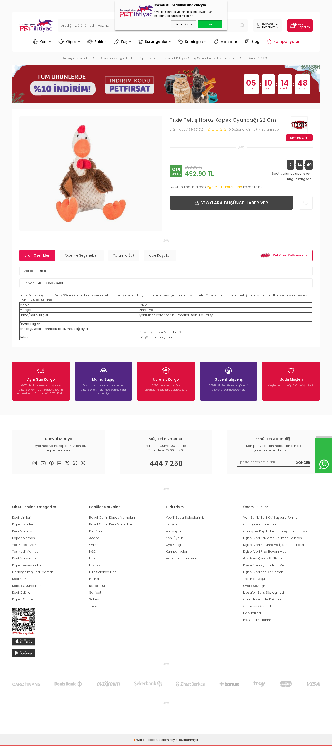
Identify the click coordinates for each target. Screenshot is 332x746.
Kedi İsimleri (21, 517)
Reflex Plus (97, 585)
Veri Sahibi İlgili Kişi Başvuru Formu (270, 517)
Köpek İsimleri (23, 524)
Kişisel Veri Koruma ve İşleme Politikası (273, 544)
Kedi (44, 41)
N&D (92, 551)
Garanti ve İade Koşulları (262, 599)
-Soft (139, 740)
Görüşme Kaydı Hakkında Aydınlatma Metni (277, 531)
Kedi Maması (22, 531)
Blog (255, 41)
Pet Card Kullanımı (288, 255)
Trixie (42, 271)
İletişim (171, 524)
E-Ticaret (151, 740)
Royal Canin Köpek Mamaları (112, 517)
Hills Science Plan (103, 572)
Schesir (95, 599)
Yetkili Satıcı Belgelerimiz (185, 517)
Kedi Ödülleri (22, 592)
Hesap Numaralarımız (183, 558)
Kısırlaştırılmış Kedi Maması (33, 572)
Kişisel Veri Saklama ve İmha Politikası (273, 538)
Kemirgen (194, 41)
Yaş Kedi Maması (25, 551)
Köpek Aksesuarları (27, 565)
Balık (98, 41)
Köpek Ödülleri (23, 599)
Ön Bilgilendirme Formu (261, 524)
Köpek (71, 41)
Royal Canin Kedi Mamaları (110, 524)
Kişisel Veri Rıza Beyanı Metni (265, 551)
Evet (210, 24)
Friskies (94, 565)
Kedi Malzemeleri (25, 558)
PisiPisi (94, 579)
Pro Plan (95, 531)
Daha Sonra (183, 24)
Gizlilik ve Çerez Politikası (262, 558)
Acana (94, 538)
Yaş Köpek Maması (27, 544)
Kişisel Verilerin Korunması (263, 572)
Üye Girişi (173, 544)
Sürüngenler (156, 41)
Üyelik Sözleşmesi (257, 585)
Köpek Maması (23, 538)
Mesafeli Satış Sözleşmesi (263, 592)
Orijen (94, 544)
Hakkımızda (252, 613)
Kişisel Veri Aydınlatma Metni (265, 565)
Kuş (124, 41)
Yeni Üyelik (174, 538)
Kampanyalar (286, 41)
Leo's (93, 558)
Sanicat (95, 592)
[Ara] (242, 25)
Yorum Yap (271, 129)
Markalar (228, 41)
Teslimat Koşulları (257, 579)
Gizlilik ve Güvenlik (257, 606)
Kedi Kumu (20, 579)
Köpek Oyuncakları (27, 585)
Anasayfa (173, 531)
